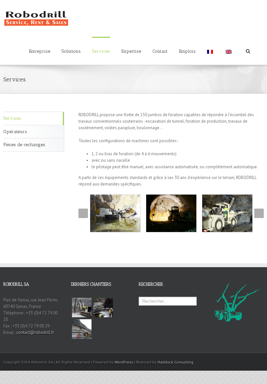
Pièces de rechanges (24, 144)
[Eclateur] (115, 213)
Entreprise (39, 51)
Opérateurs (15, 131)
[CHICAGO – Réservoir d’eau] (81, 307)
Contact (160, 51)
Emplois (187, 51)
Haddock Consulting (175, 362)
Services (101, 51)
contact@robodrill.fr (35, 332)
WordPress (124, 362)
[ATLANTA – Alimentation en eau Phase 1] (103, 307)
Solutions (71, 51)
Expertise (131, 51)
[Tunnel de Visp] (81, 329)
